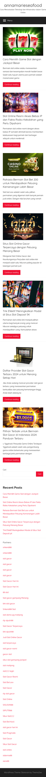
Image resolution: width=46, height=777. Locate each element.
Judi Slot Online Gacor (12, 637)
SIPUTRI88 (7, 710)
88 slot (6, 592)
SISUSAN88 (8, 705)
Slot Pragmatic (9, 733)
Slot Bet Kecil (8, 722)
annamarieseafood (23, 5)
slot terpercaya (9, 643)
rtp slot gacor (9, 694)
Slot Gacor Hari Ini (10, 581)
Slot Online (7, 699)
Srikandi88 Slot (9, 609)
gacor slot (7, 654)
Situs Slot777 (8, 716)
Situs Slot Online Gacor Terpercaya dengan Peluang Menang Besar (20, 247)
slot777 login (8, 671)
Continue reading (12, 84)
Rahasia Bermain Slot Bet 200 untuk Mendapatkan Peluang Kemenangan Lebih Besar (20, 183)
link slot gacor (9, 603)
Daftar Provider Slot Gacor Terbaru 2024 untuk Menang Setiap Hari (19, 374)
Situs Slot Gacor (10, 744)
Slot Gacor (7, 688)
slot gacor (7, 558)
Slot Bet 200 (8, 682)
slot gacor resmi (10, 649)
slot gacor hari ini (10, 727)
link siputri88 (8, 632)
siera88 (6, 761)
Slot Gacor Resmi (10, 677)
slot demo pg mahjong (13, 615)
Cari (4, 470)
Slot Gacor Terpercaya (12, 626)
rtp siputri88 (8, 620)
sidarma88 (7, 755)
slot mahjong (8, 665)
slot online (7, 750)
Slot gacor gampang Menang (15, 598)
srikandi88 (7, 547)
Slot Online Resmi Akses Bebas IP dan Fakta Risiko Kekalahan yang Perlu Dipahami (23, 119)
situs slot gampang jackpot (14, 660)
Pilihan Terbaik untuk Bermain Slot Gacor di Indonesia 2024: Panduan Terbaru (20, 435)
